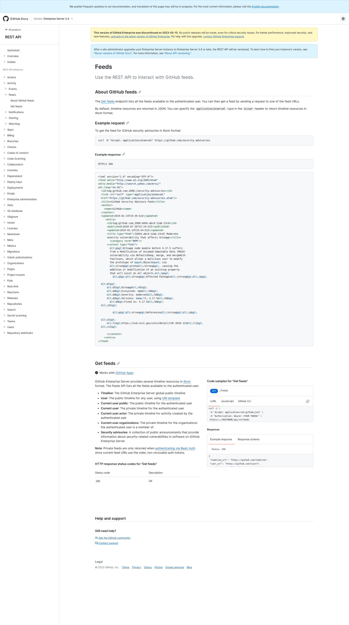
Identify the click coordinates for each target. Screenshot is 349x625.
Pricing (159, 567)
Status (148, 567)
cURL (213, 401)
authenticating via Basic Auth (175, 448)
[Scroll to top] (341, 617)
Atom (187, 381)
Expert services (175, 567)
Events (13, 88)
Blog (189, 567)
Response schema (248, 439)
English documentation (265, 6)
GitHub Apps (124, 372)
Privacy (136, 567)
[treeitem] (31, 50)
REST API (13, 37)
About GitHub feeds (116, 92)
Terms (125, 567)
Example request (110, 123)
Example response (108, 154)
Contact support (108, 543)
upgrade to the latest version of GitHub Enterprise (140, 36)
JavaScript (227, 401)
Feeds (12, 94)
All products (15, 29)
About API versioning (177, 53)
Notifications (16, 112)
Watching (14, 123)
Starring (13, 117)
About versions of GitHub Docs (113, 53)
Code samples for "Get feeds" (227, 381)
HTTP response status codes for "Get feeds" (126, 464)
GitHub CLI (244, 401)
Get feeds (108, 101)
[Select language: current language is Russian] (343, 19)
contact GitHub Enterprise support (223, 36)
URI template (171, 398)
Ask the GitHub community (114, 537)
